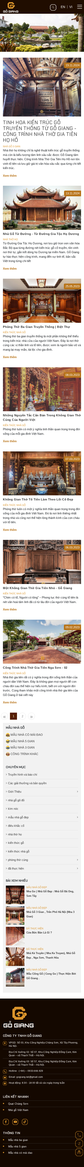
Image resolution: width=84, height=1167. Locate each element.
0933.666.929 (35, 1071)
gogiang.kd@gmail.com (29, 1077)
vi (70, 6)
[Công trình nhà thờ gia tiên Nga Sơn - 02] (42, 641)
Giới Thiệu (14, 791)
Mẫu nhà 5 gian (17, 1146)
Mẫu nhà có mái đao (20, 1152)
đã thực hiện (16, 868)
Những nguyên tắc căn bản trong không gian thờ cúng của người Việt (42, 417)
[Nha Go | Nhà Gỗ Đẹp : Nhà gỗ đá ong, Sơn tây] (15, 894)
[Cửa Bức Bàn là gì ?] (15, 936)
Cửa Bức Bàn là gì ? (39, 932)
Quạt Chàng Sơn (18, 1103)
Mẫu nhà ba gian (18, 1140)
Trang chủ (12, 32)
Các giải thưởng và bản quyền (27, 783)
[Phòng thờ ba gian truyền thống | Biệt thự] (42, 300)
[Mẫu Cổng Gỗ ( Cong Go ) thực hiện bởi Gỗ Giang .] (15, 977)
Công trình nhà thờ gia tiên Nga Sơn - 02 (35, 667)
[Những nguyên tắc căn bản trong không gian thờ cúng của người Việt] (42, 389)
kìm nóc (13, 808)
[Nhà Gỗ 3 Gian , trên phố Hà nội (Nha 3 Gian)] (15, 915)
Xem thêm (10, 175)
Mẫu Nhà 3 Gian (22, 747)
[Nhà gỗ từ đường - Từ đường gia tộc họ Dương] (42, 207)
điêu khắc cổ (16, 825)
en (63, 6)
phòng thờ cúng (18, 859)
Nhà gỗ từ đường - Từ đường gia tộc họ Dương (41, 234)
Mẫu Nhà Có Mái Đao (26, 734)
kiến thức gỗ (16, 842)
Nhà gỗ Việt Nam (18, 1110)
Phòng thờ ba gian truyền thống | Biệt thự (36, 326)
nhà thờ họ (15, 834)
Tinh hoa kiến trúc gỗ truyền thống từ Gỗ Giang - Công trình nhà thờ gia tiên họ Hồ (40, 131)
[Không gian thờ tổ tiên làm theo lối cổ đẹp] (42, 473)
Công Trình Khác (24, 754)
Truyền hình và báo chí (22, 774)
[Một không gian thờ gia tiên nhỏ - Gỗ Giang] (42, 561)
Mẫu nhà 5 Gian (22, 741)
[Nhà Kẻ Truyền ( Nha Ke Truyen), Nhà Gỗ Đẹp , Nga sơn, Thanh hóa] (15, 956)
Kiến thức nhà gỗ (41, 32)
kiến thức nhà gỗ (18, 851)
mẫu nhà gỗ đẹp (18, 817)
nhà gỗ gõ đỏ (16, 800)
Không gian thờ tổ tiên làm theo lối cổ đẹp (38, 499)
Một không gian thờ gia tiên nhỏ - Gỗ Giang (37, 588)
